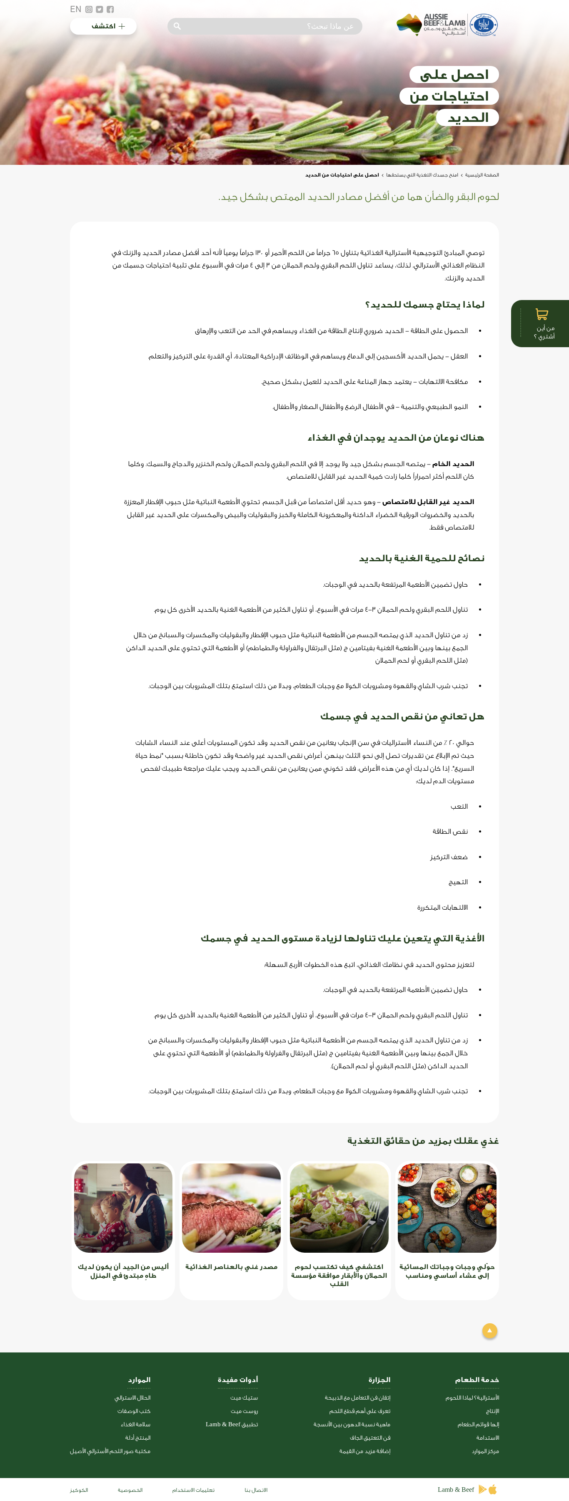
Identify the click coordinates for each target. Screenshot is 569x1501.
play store (483, 1489)
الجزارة (379, 1380)
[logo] (446, 34)
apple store (494, 1489)
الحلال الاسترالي (132, 1397)
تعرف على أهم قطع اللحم (359, 1411)
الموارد (138, 1380)
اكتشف (103, 26)
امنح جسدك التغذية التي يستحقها (422, 175)
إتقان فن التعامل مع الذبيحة (357, 1397)
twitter (99, 9)
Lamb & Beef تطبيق (232, 1424)
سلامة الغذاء (135, 1424)
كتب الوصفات (133, 1411)
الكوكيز (79, 1490)
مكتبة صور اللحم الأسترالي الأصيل (110, 1451)
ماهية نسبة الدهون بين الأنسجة (352, 1424)
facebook (110, 9)
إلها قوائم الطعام (478, 1424)
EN (76, 9)
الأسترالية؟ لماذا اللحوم (472, 1397)
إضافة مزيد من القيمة (364, 1451)
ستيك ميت (244, 1397)
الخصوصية (130, 1490)
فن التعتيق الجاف (370, 1437)
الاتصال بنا (256, 1490)
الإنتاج (492, 1411)
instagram (88, 9)
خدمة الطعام (477, 1380)
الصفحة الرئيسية (482, 175)
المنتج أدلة (137, 1437)
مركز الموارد (485, 1451)
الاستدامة (488, 1437)
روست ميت (244, 1411)
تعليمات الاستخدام (193, 1490)
